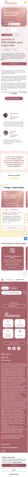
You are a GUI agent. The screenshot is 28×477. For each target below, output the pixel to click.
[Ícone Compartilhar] (15, 30)
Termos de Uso (5, 444)
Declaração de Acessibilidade (9, 447)
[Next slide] (25, 233)
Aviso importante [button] (6, 360)
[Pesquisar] (21, 2)
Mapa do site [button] (4, 357)
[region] (14, 465)
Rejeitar (14, 470)
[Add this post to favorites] (13, 30)
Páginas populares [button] (6, 354)
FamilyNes (13, 288)
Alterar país (13, 306)
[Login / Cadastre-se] (25, 2)
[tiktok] (18, 348)
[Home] (11, 2)
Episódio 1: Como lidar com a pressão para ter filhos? (11, 213)
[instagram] (14, 348)
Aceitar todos (14, 465)
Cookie (3, 451)
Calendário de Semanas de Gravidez (12, 257)
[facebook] (9, 348)
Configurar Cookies (14, 474)
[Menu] (2, 2)
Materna (5, 288)
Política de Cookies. (17, 462)
